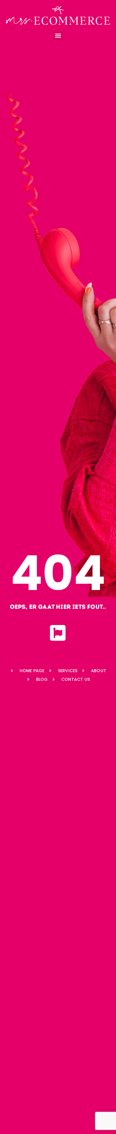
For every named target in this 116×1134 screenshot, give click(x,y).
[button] (58, 36)
